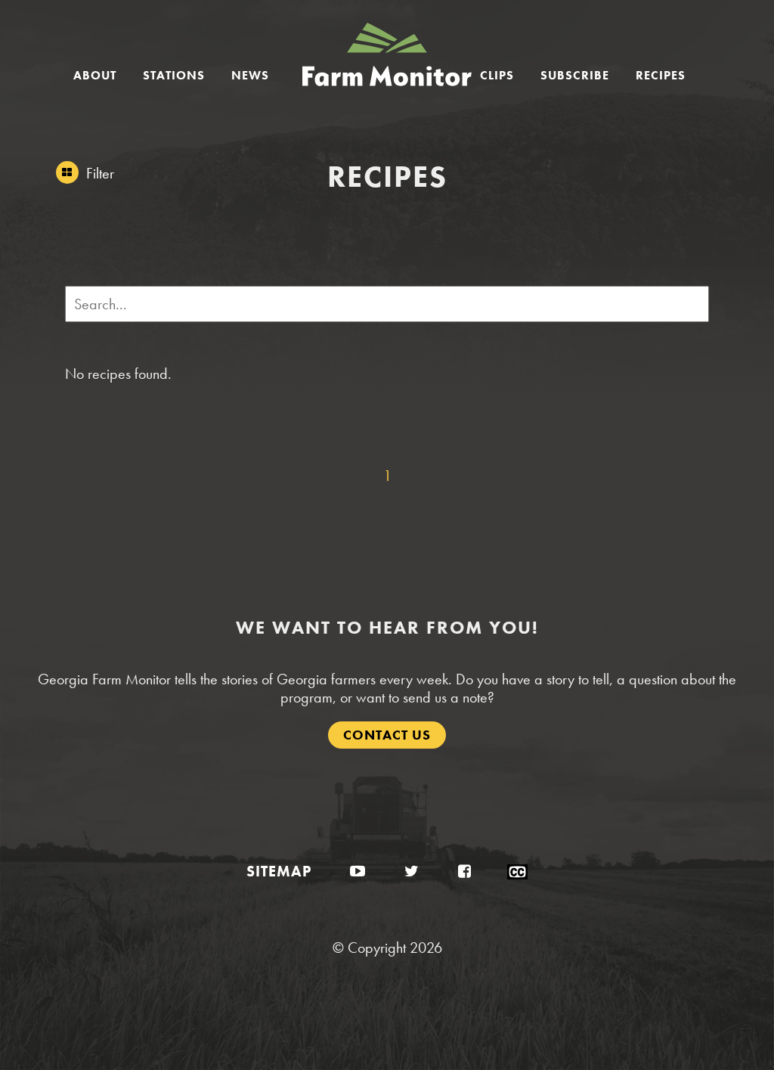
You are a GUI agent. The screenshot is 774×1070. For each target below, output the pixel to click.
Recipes (661, 75)
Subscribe (574, 75)
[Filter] (67, 172)
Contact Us (387, 734)
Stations (174, 75)
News (250, 75)
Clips (497, 75)
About (94, 75)
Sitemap (278, 871)
